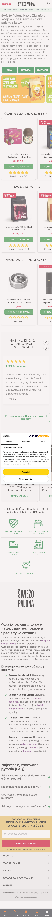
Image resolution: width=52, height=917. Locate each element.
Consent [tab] (9, 442)
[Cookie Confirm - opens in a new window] (39, 436)
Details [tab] (42, 442)
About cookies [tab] (26, 442)
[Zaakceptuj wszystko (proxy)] (26, 472)
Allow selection (26, 479)
